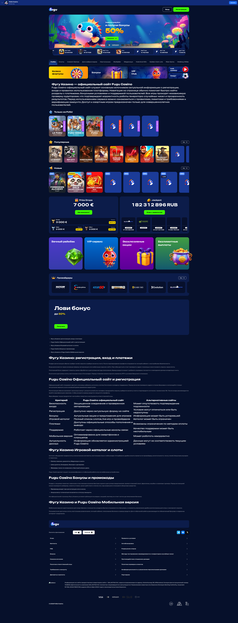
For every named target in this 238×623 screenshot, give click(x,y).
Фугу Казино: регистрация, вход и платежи (66, 338)
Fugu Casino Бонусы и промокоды (63, 349)
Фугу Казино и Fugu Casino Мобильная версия (67, 352)
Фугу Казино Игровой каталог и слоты (64, 345)
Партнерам (126, 574)
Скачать (233, 2)
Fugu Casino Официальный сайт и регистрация (68, 342)
